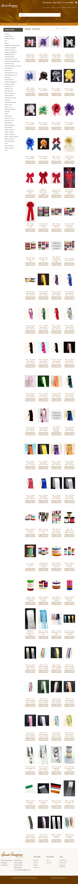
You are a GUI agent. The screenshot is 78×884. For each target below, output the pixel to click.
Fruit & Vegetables (9, 93)
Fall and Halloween (10, 109)
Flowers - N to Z (9, 88)
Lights (6, 113)
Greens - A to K (8, 104)
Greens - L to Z (8, 107)
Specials (35, 865)
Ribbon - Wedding (9, 132)
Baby (6, 40)
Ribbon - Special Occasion (11, 136)
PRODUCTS (53, 7)
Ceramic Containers (10, 50)
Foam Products (9, 91)
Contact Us (36, 867)
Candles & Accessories (10, 47)
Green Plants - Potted (10, 102)
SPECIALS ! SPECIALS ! (9, 141)
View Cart (48, 862)
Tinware (7, 34)
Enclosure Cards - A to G (11, 72)
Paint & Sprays (8, 122)
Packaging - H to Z (9, 120)
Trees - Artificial (9, 145)
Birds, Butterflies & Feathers (12, 45)
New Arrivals (8, 116)
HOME (44, 7)
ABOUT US (48, 7)
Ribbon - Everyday (9, 129)
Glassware (7, 100)
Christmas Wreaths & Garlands (13, 65)
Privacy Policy (62, 862)
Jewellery (7, 111)
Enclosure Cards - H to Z (11, 75)
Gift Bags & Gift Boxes (10, 97)
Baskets (7, 43)
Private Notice (63, 860)
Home (3, 24)
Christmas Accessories (11, 52)
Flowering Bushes (9, 84)
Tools (6, 143)
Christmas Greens (9, 56)
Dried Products (9, 68)
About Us (35, 860)
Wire (6, 150)
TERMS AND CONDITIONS (66, 7)
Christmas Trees (9, 63)
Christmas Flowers (10, 54)
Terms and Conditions (62, 865)
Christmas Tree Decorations (12, 61)
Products (35, 862)
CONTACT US (74, 7)
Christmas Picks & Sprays (11, 59)
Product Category (11, 24)
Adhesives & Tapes (9, 38)
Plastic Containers (10, 125)
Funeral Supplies (9, 95)
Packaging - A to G (9, 118)
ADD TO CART (31, 60)
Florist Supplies (9, 79)
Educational (8, 70)
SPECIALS (58, 7)
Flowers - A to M (9, 86)
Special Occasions (9, 138)
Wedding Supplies (9, 148)
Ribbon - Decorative (10, 134)
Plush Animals (8, 127)
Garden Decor (8, 36)
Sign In (48, 860)
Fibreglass (7, 77)
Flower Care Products (11, 81)
